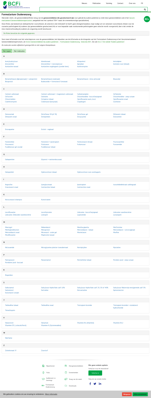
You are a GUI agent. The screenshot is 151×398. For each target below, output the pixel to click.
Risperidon (9, 275)
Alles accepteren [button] (140, 394)
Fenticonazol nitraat (85, 142)
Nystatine (116, 247)
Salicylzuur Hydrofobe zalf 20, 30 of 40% (92, 287)
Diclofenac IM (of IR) (49, 114)
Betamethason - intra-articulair (88, 79)
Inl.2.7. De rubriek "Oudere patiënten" (111, 42)
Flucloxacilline (118, 142)
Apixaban (80, 64)
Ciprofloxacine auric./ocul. (86, 99)
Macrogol (8, 227)
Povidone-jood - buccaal (14, 262)
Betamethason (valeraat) (50, 79)
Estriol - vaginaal (47, 129)
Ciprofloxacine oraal (120, 99)
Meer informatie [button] (51, 394)
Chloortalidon (10, 99)
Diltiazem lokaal (119, 114)
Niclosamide (9, 247)
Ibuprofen (8, 184)
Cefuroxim (9, 96)
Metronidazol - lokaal (85, 230)
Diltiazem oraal (11, 117)
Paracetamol (46, 260)
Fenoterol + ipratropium (50, 142)
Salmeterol (9, 290)
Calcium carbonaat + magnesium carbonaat (57, 94)
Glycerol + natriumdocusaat (51, 159)
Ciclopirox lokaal (47, 99)
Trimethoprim (10, 310)
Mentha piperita (83, 227)
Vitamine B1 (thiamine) (85, 323)
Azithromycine (82, 66)
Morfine (116, 232)
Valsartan (44, 323)
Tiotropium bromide (84, 305)
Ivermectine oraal (83, 187)
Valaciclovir (9, 323)
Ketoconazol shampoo (13, 199)
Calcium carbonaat (12, 94)
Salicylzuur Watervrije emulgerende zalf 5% (129, 287)
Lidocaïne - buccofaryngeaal (87, 212)
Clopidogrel (81, 101)
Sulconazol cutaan (12, 293)
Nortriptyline (82, 247)
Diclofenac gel (82, 114)
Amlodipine (117, 61)
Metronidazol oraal (12, 232)
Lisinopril (44, 215)
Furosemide (117, 144)
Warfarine (8, 338)
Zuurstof (44, 350)
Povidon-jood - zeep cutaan (123, 260)
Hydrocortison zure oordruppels (89, 172)
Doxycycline (81, 117)
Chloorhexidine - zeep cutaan (124, 96)
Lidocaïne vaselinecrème (122, 212)
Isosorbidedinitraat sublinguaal (124, 184)
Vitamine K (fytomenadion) (51, 325)
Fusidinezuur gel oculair (13, 147)
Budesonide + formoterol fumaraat (54, 81)
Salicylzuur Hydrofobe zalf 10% (53, 287)
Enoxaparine (9, 129)
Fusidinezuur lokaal (48, 147)
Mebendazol (45, 227)
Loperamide (81, 215)
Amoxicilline (9, 64)
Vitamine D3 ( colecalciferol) (15, 325)
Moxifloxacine (10, 235)
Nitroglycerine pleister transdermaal (54, 247)
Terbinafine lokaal (11, 305)
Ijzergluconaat (46, 184)
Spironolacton (118, 290)
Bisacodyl (116, 79)
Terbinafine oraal (47, 305)
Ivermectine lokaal (48, 187)
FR (142, 3)
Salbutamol (9, 287)
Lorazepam (117, 215)
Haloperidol (9, 172)
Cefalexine (117, 94)
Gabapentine (9, 159)
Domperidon (45, 117)
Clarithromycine (11, 101)
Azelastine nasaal (11, 66)
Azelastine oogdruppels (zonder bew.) (55, 66)
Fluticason (45, 144)
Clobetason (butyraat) (49, 101)
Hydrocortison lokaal (49, 172)
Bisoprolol (9, 81)
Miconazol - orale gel (49, 232)
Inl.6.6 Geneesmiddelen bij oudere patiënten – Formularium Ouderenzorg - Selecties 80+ (58, 42)
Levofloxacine (10, 212)
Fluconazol (9, 144)
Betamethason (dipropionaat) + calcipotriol (21, 79)
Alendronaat (45, 61)
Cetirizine (44, 96)
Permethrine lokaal (84, 260)
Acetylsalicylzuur (11, 61)
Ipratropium (81, 184)
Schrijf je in (95, 373)
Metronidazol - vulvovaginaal (124, 230)
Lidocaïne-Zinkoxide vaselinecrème (18, 215)
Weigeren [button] (126, 394)
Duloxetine (117, 117)
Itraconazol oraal (11, 187)
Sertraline (44, 290)
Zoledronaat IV (10, 350)
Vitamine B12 (118, 323)
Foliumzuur (81, 144)
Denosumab (9, 114)
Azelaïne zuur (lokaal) (121, 64)
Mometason (81, 232)
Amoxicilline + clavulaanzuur (51, 64)
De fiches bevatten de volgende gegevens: (19, 33)
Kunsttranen (45, 199)
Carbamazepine (82, 94)
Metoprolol (45, 230)
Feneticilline (9, 142)
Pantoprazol (9, 260)
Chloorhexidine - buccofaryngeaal (89, 96)
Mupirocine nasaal (47, 235)
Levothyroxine (46, 212)
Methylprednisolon (12, 230)
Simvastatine (82, 290)
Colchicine (116, 101)
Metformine (117, 227)
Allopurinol (81, 61)
